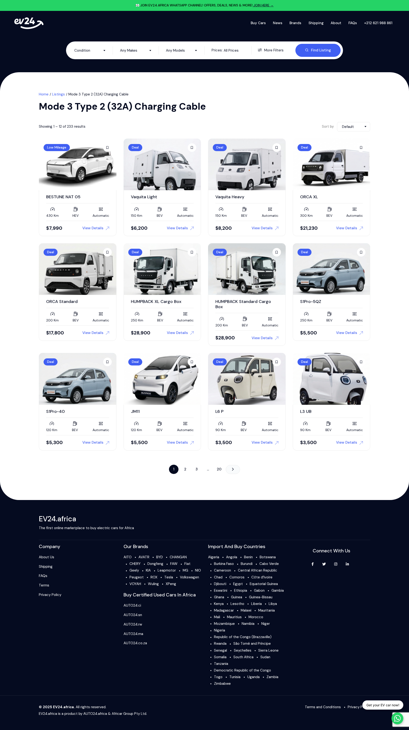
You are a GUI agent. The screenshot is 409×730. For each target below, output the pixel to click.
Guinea (236, 597)
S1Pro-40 (55, 411)
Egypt (238, 583)
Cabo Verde (269, 563)
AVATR (143, 557)
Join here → (263, 5)
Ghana (219, 597)
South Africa (243, 657)
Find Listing (321, 50)
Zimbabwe (222, 683)
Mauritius (234, 617)
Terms (44, 585)
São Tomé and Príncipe (252, 643)
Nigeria (219, 630)
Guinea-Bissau (260, 597)
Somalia (220, 657)
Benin (248, 557)
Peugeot (136, 577)
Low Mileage (56, 147)
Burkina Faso (224, 563)
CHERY (135, 563)
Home (44, 94)
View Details (92, 228)
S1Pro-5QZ (310, 301)
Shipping (316, 23)
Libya (273, 603)
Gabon (259, 590)
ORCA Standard (62, 301)
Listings (58, 94)
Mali (217, 617)
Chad (218, 577)
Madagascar (224, 610)
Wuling (153, 583)
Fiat (187, 563)
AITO (128, 557)
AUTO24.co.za (135, 643)
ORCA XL (309, 197)
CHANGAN (178, 557)
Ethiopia (240, 590)
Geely (134, 570)
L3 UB (305, 411)
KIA (148, 570)
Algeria (213, 557)
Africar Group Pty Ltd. (129, 713)
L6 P (219, 411)
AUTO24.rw (133, 624)
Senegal (220, 650)
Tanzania (221, 663)
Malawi (246, 610)
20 (219, 469)
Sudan (265, 657)
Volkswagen (189, 577)
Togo (218, 677)
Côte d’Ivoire (261, 577)
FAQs (352, 23)
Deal (135, 147)
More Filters (274, 50)
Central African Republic (257, 570)
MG (185, 570)
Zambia (272, 677)
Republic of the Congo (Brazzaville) (242, 637)
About (336, 23)
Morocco (256, 617)
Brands (295, 23)
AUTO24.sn (133, 615)
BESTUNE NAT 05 (63, 197)
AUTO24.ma (133, 633)
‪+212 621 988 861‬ (378, 23)
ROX (154, 577)
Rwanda (220, 643)
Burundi (247, 563)
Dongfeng (155, 563)
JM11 (135, 411)
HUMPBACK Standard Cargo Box (243, 304)
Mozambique (224, 623)
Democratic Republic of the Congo (242, 670)
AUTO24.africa (95, 713)
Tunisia (234, 677)
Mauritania (266, 610)
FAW (174, 563)
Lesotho (237, 603)
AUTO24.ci (132, 605)
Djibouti (220, 583)
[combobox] (89, 50)
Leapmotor (167, 570)
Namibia (248, 623)
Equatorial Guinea (264, 583)
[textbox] (90, 50)
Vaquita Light (144, 197)
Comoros (237, 577)
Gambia (277, 590)
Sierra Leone (268, 650)
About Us (46, 557)
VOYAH (135, 583)
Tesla (168, 577)
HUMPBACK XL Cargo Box (156, 301)
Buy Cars (258, 23)
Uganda (253, 677)
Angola (231, 557)
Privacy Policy (50, 594)
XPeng (171, 583)
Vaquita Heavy (229, 197)
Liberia (256, 603)
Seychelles (242, 650)
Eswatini (220, 590)
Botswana (268, 557)
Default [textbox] (348, 126)
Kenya (219, 603)
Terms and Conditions (323, 707)
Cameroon (222, 570)
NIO (198, 570)
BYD (159, 557)
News (277, 23)
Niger (265, 623)
